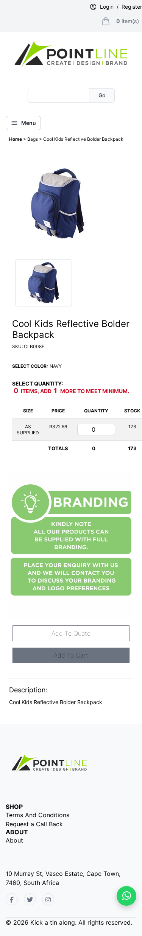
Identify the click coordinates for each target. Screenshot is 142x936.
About (14, 840)
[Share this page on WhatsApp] (126, 896)
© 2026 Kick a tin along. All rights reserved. (69, 922)
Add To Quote (71, 633)
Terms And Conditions (37, 815)
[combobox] (58, 95)
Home (16, 139)
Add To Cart (71, 655)
